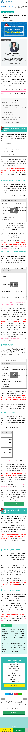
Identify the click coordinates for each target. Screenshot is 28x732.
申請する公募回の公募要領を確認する (11, 122)
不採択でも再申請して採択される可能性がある (11, 117)
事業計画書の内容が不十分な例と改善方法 (12, 105)
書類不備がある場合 (7, 112)
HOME (3, 6)
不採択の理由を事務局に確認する (10, 119)
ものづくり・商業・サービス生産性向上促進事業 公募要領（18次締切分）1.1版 (13, 91)
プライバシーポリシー (14, 721)
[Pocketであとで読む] (16, 694)
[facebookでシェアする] (11, 694)
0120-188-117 (6, 730)
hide (16, 100)
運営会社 (14, 723)
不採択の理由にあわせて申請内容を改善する (11, 102)
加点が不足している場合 (8, 114)
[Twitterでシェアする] (7, 694)
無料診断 (15, 503)
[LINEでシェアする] (20, 694)
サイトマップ (14, 719)
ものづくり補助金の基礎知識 (10, 7)
